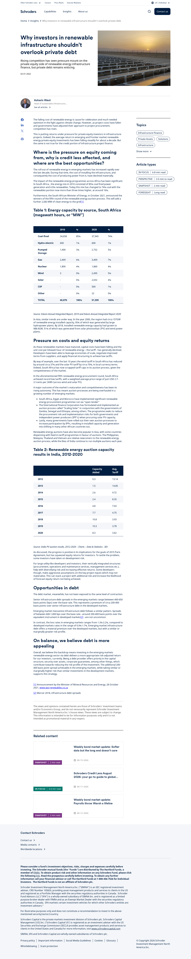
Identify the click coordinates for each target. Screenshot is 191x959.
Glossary (111, 940)
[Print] (22, 139)
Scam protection (49, 946)
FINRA (36, 872)
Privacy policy (28, 940)
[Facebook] (22, 119)
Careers (48, 3)
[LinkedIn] (22, 125)
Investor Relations (74, 3)
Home (24, 20)
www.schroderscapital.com (105, 928)
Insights (67, 11)
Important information (50, 940)
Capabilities (50, 11)
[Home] (28, 11)
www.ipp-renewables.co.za (54, 687)
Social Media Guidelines (78, 940)
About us (83, 11)
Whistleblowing (29, 946)
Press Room (59, 3)
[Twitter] (22, 131)
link (38, 875)
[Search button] (149, 11)
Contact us (162, 11)
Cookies (99, 940)
